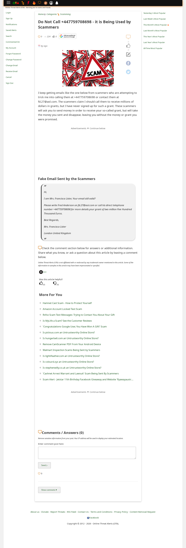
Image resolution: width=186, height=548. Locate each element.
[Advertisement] (88, 150)
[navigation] (128, 45)
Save (44, 272)
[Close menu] (7, 87)
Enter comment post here (51, 443)
